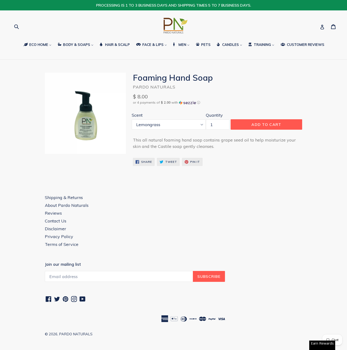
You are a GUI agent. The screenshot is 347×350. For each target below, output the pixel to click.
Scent (137, 115)
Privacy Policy (59, 236)
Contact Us (55, 221)
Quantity (214, 115)
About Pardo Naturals (67, 205)
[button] (217, 102)
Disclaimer (55, 228)
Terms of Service (61, 244)
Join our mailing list (63, 264)
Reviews (53, 213)
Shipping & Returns (64, 197)
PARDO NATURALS (76, 334)
